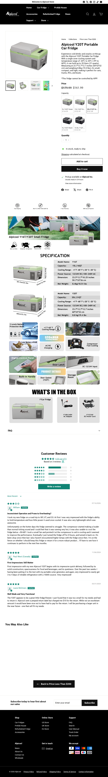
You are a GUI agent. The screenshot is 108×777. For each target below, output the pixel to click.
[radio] (67, 104)
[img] (13, 503)
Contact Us (19, 755)
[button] (39, 467)
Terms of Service (69, 772)
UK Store (45, 726)
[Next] (51, 85)
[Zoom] (28, 54)
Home (29, 7)
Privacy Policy (29, 772)
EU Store (45, 729)
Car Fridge (42, 7)
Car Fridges (19, 722)
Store (43, 20)
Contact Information (86, 772)
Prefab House (60, 7)
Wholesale (19, 758)
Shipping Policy (55, 772)
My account (73, 736)
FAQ (10, 430)
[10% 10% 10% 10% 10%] (29, 54)
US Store (45, 722)
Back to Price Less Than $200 (55, 684)
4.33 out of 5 (60, 459)
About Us (18, 751)
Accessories (32, 14)
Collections (73, 39)
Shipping (65, 154)
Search (72, 726)
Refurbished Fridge (51, 14)
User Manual (74, 729)
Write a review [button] (54, 486)
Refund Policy (41, 772)
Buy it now (82, 169)
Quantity (65, 135)
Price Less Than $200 (88, 39)
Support (30, 20)
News (67, 14)
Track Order (73, 732)
